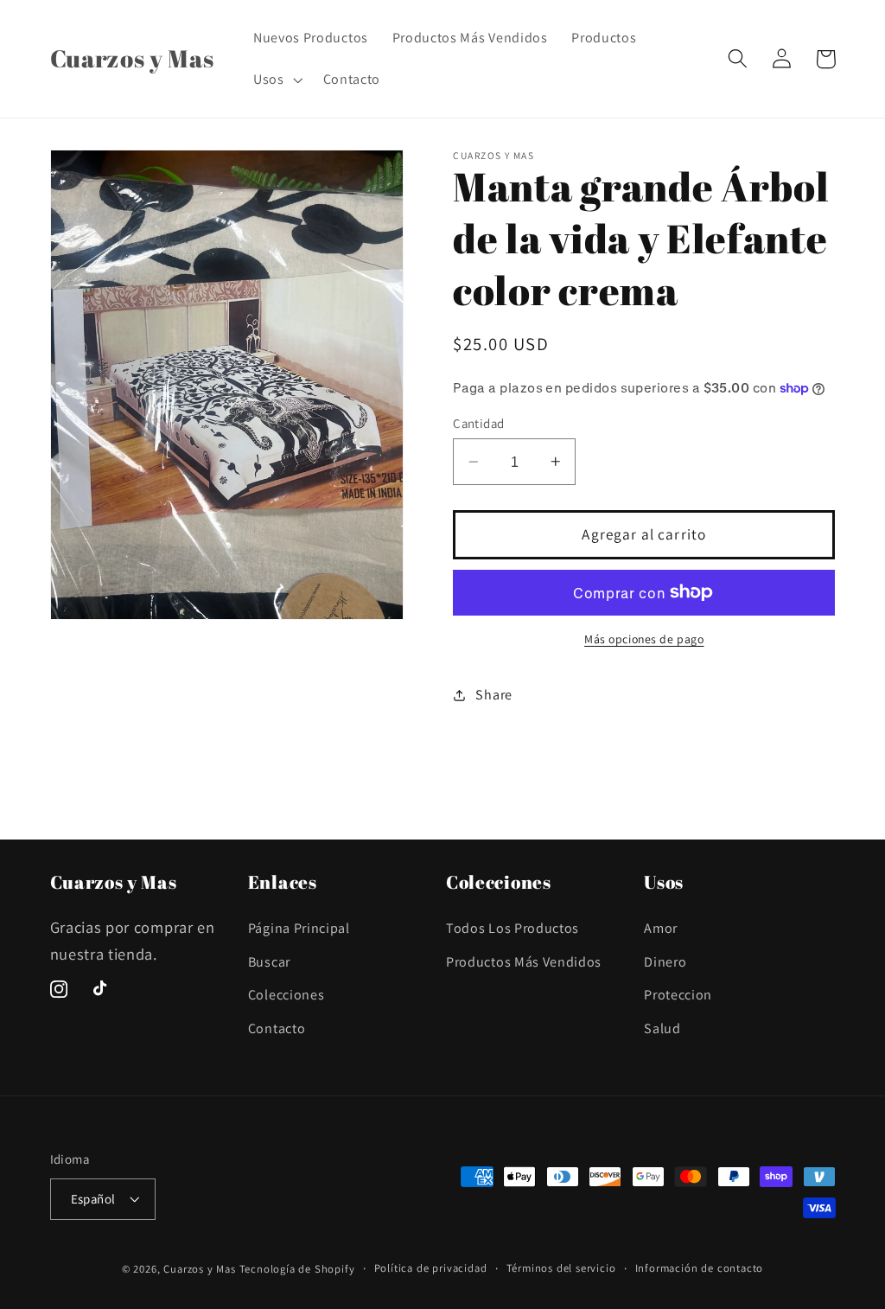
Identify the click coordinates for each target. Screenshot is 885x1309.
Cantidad (479, 423)
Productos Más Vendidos (524, 962)
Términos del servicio (561, 1268)
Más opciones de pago (644, 639)
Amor (661, 928)
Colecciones (286, 995)
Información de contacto (699, 1268)
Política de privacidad (430, 1268)
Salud (662, 1028)
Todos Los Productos (512, 928)
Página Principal (299, 928)
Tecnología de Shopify (297, 1268)
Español (93, 1199)
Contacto (277, 1028)
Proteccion (678, 995)
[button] (276, 79)
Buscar (269, 962)
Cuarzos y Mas (199, 1268)
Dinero (665, 962)
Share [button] (493, 695)
